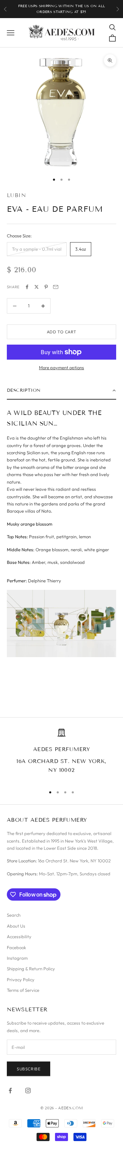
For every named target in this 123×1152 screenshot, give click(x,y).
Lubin (16, 195)
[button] (61, 391)
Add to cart (62, 331)
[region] (61, 754)
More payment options (61, 367)
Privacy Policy (21, 979)
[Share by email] (55, 287)
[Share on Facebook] (27, 287)
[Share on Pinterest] (46, 287)
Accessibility (19, 936)
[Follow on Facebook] (10, 1090)
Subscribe (28, 1068)
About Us (16, 926)
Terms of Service (23, 990)
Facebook (16, 947)
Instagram (17, 958)
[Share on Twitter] (36, 287)
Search (13, 915)
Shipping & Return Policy (31, 968)
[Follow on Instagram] (28, 1090)
